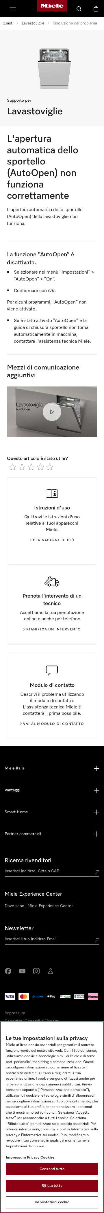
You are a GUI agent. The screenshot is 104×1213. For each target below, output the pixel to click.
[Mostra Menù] (12, 8)
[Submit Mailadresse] (97, 940)
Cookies (47, 1157)
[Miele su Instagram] (36, 971)
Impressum (15, 1013)
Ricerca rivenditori (28, 860)
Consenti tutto (52, 1169)
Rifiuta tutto (52, 1186)
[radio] (12, 466)
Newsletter (19, 928)
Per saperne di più (53, 540)
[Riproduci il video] (52, 412)
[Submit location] (97, 872)
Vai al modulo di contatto (53, 724)
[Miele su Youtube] (22, 971)
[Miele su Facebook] (8, 971)
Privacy (33, 1157)
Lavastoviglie (33, 23)
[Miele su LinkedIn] (50, 971)
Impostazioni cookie (52, 1202)
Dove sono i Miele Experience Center (39, 906)
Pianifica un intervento (53, 629)
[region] (52, 1117)
